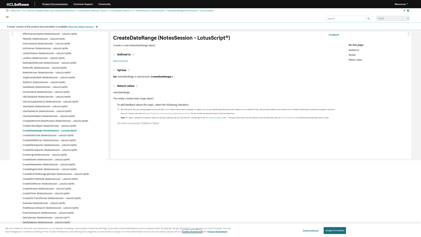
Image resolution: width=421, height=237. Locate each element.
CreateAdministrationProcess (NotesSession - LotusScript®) (55, 120)
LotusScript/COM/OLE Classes (92, 10)
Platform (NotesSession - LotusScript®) (44, 82)
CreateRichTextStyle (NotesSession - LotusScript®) (50, 178)
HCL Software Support (214, 117)
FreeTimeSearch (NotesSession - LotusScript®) (48, 212)
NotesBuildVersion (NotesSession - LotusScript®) (49, 62)
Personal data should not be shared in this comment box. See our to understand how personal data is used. (279, 117)
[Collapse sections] (405, 10)
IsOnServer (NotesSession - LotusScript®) (45, 48)
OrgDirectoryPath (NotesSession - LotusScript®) (49, 77)
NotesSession (120, 60)
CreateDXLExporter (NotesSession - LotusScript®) (50, 145)
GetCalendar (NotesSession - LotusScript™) (46, 217)
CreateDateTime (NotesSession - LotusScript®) (48, 135)
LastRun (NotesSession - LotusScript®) (44, 58)
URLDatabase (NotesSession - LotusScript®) (47, 96)
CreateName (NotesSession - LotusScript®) (46, 159)
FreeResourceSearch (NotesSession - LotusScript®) (50, 207)
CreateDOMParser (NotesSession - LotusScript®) (49, 140)
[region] (210, 230)
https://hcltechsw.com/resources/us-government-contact (167, 113)
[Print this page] (408, 10)
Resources (400, 4)
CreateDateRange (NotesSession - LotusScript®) (190, 10)
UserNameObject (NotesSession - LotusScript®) (49, 116)
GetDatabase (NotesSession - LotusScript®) (46, 222)
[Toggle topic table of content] (408, 33)
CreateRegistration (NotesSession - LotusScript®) (49, 169)
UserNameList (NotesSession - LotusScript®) (47, 111)
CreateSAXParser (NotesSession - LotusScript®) (48, 183)
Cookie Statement (192, 231)
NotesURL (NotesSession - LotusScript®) (45, 67)
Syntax (352, 54)
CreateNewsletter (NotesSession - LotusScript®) (49, 164)
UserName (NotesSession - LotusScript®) (45, 106)
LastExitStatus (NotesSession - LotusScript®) (47, 53)
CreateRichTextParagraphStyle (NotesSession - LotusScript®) (56, 173)
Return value (355, 59)
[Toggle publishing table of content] (12, 33)
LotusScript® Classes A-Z (121, 10)
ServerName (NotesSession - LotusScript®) (46, 91)
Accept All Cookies (334, 230)
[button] (21, 34)
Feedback (334, 34)
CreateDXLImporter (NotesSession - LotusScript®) (50, 149)
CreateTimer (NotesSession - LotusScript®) (46, 193)
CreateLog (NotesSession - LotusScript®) (45, 154)
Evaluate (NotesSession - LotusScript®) (44, 203)
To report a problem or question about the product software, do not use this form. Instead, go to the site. (173, 117)
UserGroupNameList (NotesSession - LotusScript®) (50, 101)
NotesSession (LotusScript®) (150, 10)
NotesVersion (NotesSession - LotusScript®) (47, 72)
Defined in (354, 50)
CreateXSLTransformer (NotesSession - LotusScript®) (52, 198)
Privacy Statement (288, 117)
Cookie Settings (310, 230)
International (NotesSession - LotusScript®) (46, 43)
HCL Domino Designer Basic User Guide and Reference (49, 10)
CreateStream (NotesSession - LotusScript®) (47, 188)
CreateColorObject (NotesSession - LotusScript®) (49, 125)
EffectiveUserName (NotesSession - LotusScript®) (50, 33)
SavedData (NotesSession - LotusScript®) (45, 86)
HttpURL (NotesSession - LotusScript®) (44, 38)
